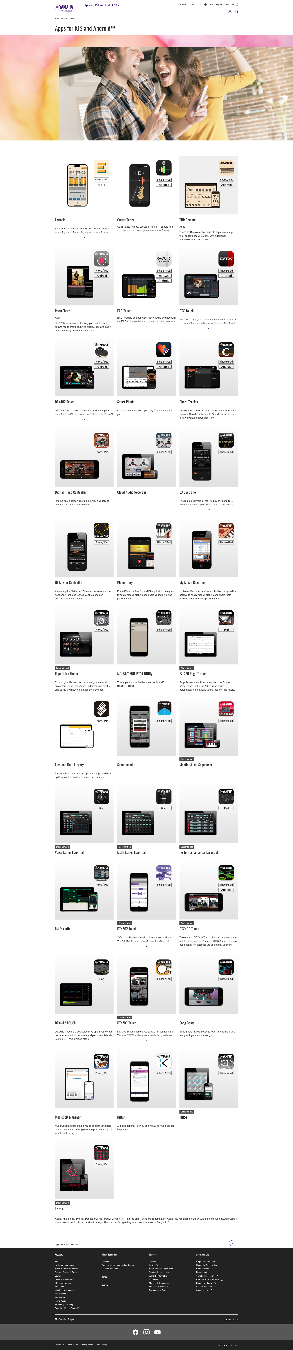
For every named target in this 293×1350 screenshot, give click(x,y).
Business (230, 4)
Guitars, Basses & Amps (66, 1272)
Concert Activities (110, 1268)
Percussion (60, 1286)
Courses (105, 1261)
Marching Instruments (64, 1290)
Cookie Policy (101, 1344)
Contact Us (154, 1261)
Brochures (153, 1279)
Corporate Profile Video (206, 1264)
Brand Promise (202, 1268)
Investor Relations (204, 1286)
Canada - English (215, 4)
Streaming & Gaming (64, 1304)
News (104, 1277)
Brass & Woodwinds (64, 1279)
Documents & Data (157, 1290)
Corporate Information (205, 1261)
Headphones (60, 1293)
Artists (105, 1285)
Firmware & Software (158, 1286)
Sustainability (202, 1290)
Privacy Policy (87, 1344)
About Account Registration (161, 1268)
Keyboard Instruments (64, 1264)
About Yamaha (202, 1254)
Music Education (109, 1254)
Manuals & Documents (159, 1282)
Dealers (183, 4)
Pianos (58, 1261)
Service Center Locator (159, 1272)
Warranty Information (158, 1275)
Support (193, 4)
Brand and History (204, 1282)
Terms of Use (72, 1344)
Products (59, 1254)
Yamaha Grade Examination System (118, 1264)
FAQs (151, 1264)
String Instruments (63, 1282)
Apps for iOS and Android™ (100, 5)
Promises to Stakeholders (207, 1279)
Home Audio (60, 1300)
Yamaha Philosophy (205, 1275)
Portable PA (60, 1297)
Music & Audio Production (66, 1268)
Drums (58, 1275)
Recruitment (201, 1272)
